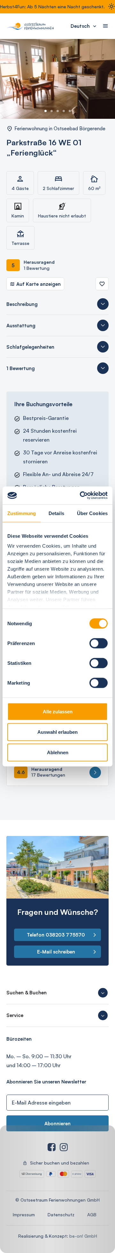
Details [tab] (56, 513)
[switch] (98, 643)
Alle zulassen (58, 711)
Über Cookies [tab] (92, 513)
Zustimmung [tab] (21, 513)
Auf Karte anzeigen (38, 284)
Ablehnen (57, 752)
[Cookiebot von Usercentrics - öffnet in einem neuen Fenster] (81, 495)
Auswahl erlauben (57, 731)
